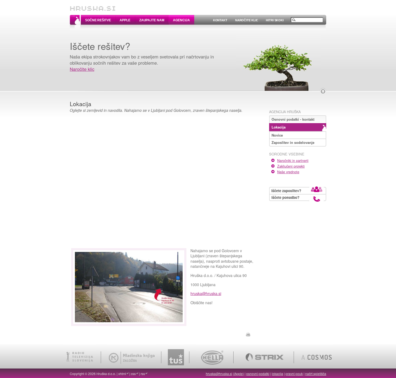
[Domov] (93, 6)
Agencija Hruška (285, 111)
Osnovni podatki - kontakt (293, 119)
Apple (125, 20)
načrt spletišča (315, 373)
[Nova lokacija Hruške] (128, 323)
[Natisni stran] (248, 333)
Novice (277, 135)
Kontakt (220, 20)
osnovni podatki (257, 373)
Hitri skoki (275, 20)
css (133, 373)
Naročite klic (246, 20)
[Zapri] (323, 91)
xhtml (122, 373)
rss (143, 373)
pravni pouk (294, 373)
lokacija (277, 373)
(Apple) (238, 373)
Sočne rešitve (98, 20)
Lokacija (279, 127)
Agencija (181, 20)
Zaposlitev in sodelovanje (293, 142)
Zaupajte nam (151, 20)
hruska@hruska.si (205, 293)
